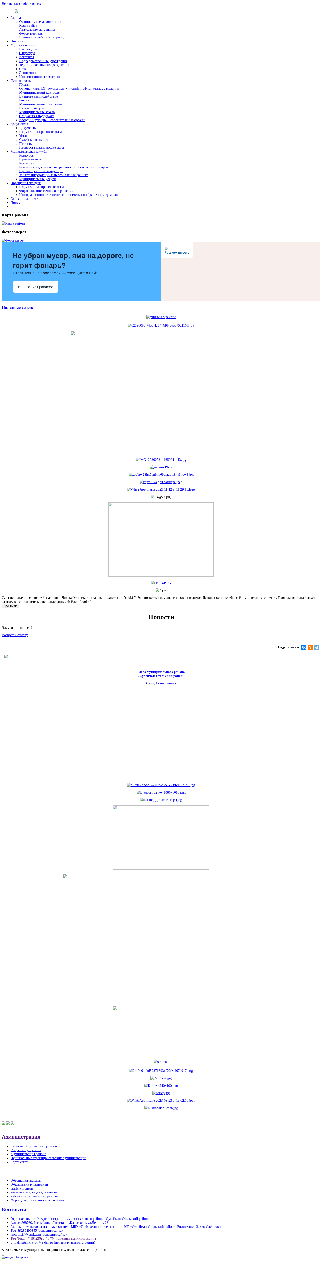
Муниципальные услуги (37, 179)
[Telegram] (316, 647)
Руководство (28, 49)
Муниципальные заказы (37, 112)
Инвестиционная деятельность (42, 76)
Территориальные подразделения (44, 65)
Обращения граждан (26, 183)
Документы (19, 124)
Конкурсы (26, 155)
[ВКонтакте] (303, 647)
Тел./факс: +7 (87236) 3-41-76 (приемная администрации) (53, 1238)
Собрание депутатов (26, 198)
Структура (27, 53)
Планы (24, 84)
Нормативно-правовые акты (40, 132)
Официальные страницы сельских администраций (48, 1158)
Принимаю (10, 606)
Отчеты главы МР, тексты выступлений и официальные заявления (69, 88)
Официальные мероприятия (40, 21)
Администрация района (28, 1154)
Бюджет (25, 100)
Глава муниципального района (34, 1146)
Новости (17, 41)
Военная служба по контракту (41, 37)
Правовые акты (30, 159)
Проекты (26, 143)
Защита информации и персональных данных (53, 175)
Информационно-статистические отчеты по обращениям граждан (68, 195)
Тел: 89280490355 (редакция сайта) (37, 1230)
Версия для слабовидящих (21, 3)
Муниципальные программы (41, 104)
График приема (22, 1188)
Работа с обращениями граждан (34, 1196)
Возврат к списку (15, 635)
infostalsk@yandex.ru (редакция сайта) (39, 1234)
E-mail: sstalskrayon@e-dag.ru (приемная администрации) (53, 1242)
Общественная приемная (29, 1184)
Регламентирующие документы (34, 1192)
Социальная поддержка (36, 116)
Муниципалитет (23, 45)
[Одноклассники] (310, 647)
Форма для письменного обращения (46, 191)
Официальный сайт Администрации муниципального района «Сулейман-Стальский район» (80, 1219)
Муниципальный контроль (39, 92)
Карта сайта (28, 25)
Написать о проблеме (35, 287)
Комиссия (26, 163)
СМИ (23, 69)
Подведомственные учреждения (43, 61)
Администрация (21, 1137)
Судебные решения (33, 139)
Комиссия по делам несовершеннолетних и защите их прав (63, 167)
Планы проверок (31, 108)
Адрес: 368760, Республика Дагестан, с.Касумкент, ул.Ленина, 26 (59, 1222)
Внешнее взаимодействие (38, 96)
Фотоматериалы (31, 33)
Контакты (26, 57)
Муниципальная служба (29, 151)
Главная (16, 17)
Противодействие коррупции (41, 171)
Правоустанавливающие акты (41, 147)
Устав (23, 136)
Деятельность (21, 80)
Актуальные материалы (37, 29)
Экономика (27, 73)
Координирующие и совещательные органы (52, 120)
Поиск (15, 202)
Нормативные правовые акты (41, 187)
